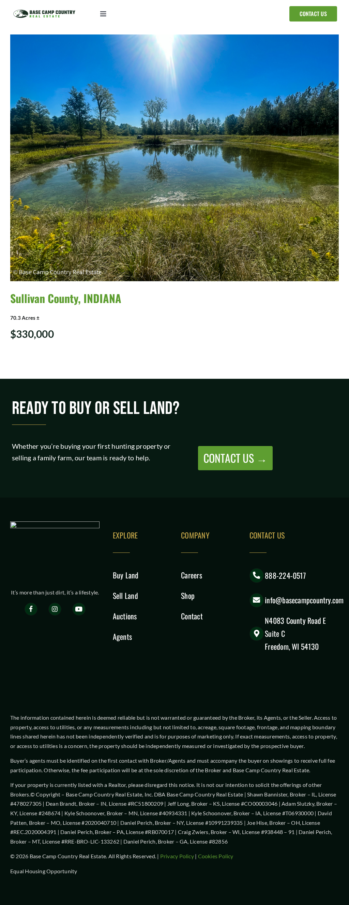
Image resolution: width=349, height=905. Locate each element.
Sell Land (125, 595)
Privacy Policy (177, 856)
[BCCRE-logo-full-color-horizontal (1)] (46, 11)
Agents (122, 636)
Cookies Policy (215, 856)
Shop (188, 595)
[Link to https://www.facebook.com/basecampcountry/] (31, 609)
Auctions (125, 615)
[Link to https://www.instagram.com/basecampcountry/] (55, 609)
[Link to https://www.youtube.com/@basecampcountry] (79, 609)
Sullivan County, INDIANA (65, 298)
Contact (192, 615)
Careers (191, 575)
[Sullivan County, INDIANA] (174, 157)
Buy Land (126, 575)
